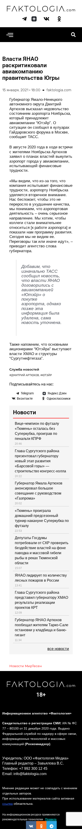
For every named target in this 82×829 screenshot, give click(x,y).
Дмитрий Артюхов (25, 375)
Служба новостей (24, 369)
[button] (10, 34)
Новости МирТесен (25, 666)
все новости (58, 649)
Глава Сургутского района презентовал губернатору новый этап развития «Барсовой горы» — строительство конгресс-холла (40, 461)
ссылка (7, 803)
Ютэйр (47, 375)
